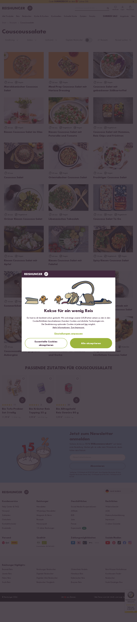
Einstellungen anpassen (68, 333)
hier (86, 324)
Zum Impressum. (78, 328)
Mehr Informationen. (61, 328)
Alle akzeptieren (91, 343)
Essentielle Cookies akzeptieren (46, 343)
